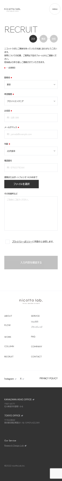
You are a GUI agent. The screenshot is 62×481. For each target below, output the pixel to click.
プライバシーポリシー (22, 242)
